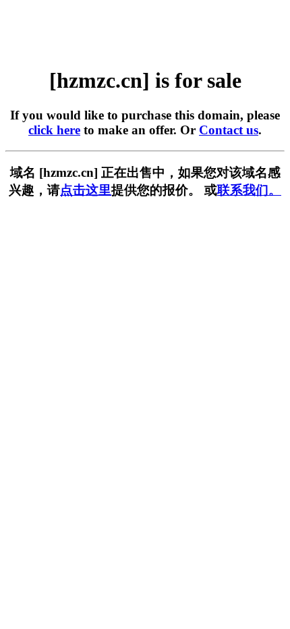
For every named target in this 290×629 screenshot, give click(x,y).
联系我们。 (249, 190)
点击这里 (85, 190)
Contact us (228, 130)
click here (54, 130)
